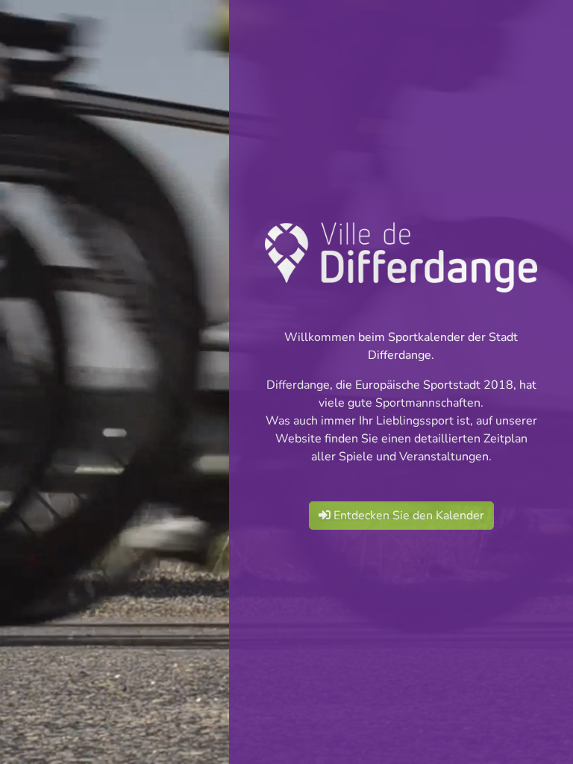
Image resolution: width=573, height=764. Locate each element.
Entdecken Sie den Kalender (407, 515)
